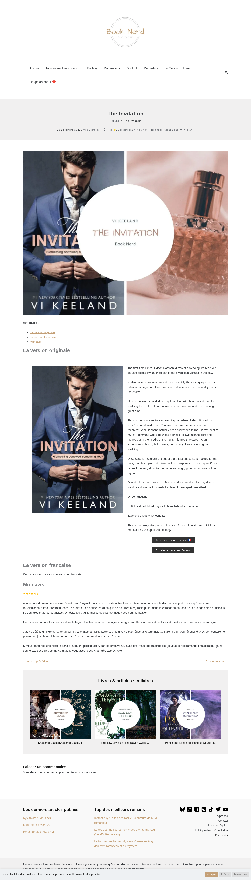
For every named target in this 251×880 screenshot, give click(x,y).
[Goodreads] (196, 809)
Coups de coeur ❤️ (43, 82)
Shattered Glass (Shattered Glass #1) (60, 742)
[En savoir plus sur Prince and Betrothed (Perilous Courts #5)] (190, 714)
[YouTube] (225, 809)
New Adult (143, 130)
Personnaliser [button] (240, 874)
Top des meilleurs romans (63, 68)
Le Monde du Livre (177, 68)
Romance (110, 68)
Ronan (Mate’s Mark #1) (38, 831)
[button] (226, 72)
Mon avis (35, 342)
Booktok (132, 68)
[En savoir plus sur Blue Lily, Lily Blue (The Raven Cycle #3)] (125, 714)
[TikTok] (211, 809)
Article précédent (36, 661)
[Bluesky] (182, 809)
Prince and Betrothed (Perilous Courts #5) (190, 742)
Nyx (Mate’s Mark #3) (37, 818)
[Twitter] (218, 809)
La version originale (42, 332)
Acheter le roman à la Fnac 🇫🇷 (173, 540)
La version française (43, 337)
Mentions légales (217, 825)
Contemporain (126, 130)
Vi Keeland (187, 130)
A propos (222, 816)
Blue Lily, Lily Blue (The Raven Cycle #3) (125, 742)
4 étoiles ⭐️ (108, 130)
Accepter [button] (211, 874)
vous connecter (48, 772)
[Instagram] (189, 809)
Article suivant (217, 661)
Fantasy (92, 68)
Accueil (34, 68)
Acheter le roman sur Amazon (173, 550)
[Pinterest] (203, 809)
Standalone (171, 130)
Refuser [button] (225, 874)
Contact (223, 820)
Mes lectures (91, 130)
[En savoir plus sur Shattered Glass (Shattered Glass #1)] (60, 714)
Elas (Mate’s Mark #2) (37, 824)
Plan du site (221, 835)
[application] (119, 68)
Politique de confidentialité (211, 830)
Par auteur (151, 68)
